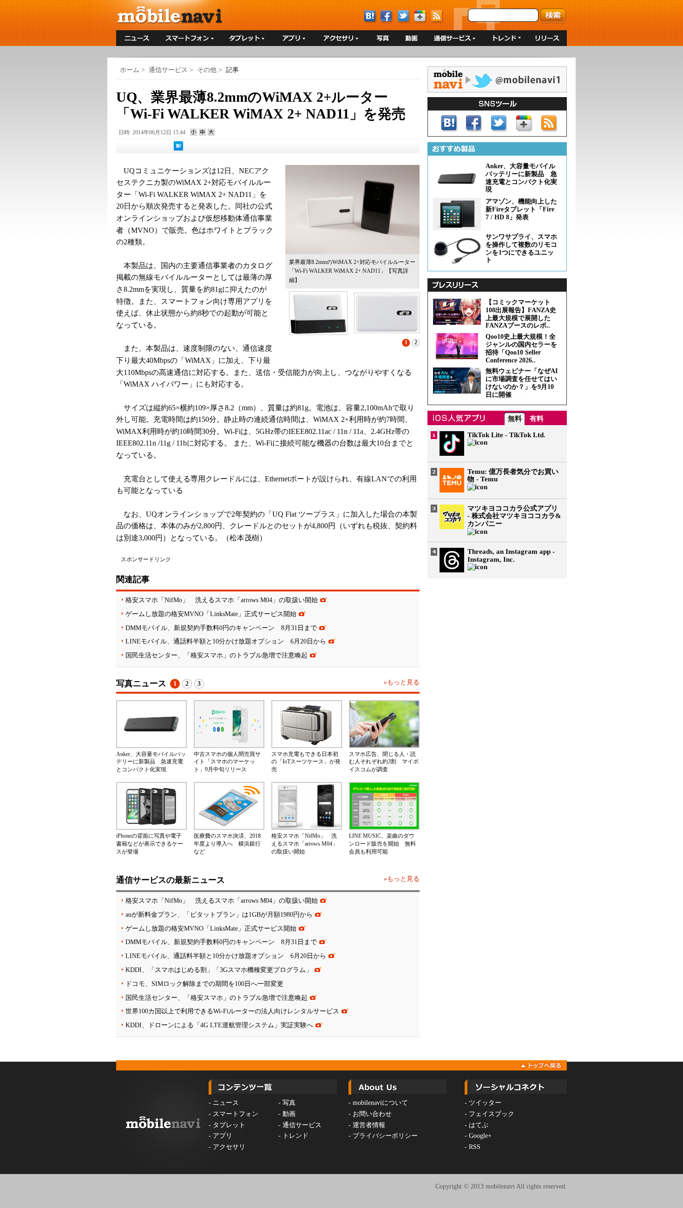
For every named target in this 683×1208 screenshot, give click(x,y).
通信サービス (168, 69)
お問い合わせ (372, 1113)
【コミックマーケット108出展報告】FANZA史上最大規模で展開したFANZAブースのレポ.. (521, 314)
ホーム (129, 69)
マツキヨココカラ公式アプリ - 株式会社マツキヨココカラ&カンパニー (514, 516)
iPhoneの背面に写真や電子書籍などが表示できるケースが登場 (149, 844)
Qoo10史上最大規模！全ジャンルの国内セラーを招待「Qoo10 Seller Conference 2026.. (521, 348)
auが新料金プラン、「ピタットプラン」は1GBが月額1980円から (219, 914)
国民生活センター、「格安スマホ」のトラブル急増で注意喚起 (216, 655)
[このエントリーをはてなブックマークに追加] (178, 148)
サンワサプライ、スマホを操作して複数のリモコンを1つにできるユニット (521, 248)
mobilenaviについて (380, 1102)
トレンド (295, 1135)
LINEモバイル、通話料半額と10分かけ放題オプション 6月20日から (225, 641)
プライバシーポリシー (385, 1135)
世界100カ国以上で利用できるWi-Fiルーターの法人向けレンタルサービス (232, 1011)
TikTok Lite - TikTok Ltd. (506, 435)
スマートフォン (235, 1113)
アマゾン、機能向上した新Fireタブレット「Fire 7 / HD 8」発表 (521, 209)
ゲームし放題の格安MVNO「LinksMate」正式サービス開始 (210, 613)
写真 (289, 1102)
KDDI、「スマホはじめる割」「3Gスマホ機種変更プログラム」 (218, 969)
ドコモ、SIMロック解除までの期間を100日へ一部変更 (204, 983)
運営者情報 (369, 1125)
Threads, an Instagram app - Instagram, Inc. (511, 555)
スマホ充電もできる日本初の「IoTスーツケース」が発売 (306, 762)
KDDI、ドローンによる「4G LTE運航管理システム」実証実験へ (219, 1025)
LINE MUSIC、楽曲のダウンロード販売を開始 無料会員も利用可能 (382, 844)
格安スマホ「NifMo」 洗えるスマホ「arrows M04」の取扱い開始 (221, 600)
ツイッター (485, 1102)
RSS (474, 1146)
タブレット (229, 1125)
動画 (289, 1113)
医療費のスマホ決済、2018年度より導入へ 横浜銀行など (227, 844)
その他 (207, 69)
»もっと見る (402, 682)
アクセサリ (229, 1146)
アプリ (222, 1135)
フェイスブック (491, 1113)
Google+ (480, 1135)
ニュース (226, 1102)
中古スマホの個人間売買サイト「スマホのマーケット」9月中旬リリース (227, 762)
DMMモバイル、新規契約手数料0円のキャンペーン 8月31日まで (221, 627)
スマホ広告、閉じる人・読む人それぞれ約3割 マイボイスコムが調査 (384, 762)
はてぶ (478, 1125)
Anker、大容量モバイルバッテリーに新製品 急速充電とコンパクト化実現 (151, 762)
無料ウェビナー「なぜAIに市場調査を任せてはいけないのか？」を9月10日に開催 (522, 383)
